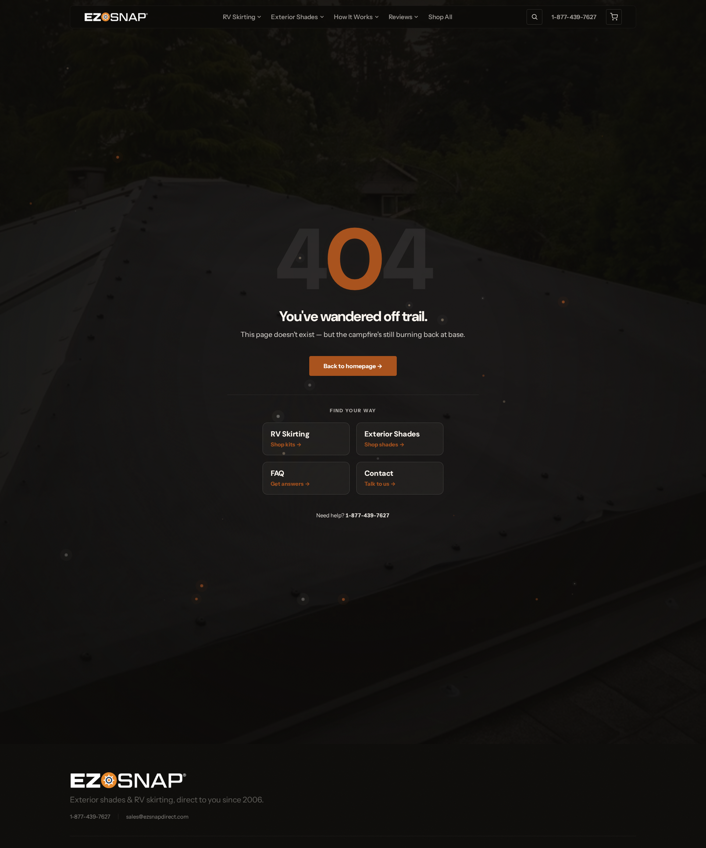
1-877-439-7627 (574, 17)
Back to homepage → (353, 366)
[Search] (534, 17)
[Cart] (614, 17)
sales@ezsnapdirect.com (157, 816)
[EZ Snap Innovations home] (116, 16)
